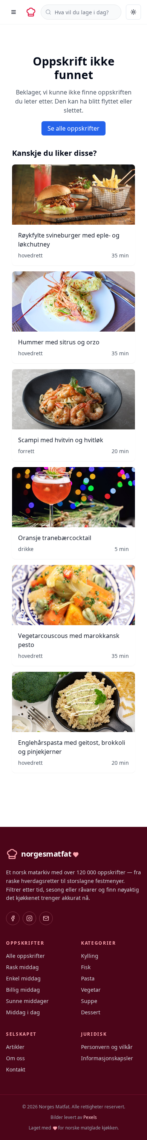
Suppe (89, 1001)
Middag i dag (23, 1012)
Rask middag (22, 967)
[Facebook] (13, 918)
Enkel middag (23, 978)
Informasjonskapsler (107, 1058)
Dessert (90, 1012)
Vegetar (91, 989)
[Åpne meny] (13, 12)
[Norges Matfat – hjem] (31, 12)
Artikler (15, 1046)
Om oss (15, 1058)
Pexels (90, 1117)
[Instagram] (29, 918)
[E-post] (46, 918)
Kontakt (15, 1069)
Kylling (89, 955)
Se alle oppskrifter (73, 128)
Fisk (85, 967)
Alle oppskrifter (25, 955)
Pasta (88, 978)
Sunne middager (27, 1001)
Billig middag (23, 989)
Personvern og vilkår (107, 1046)
